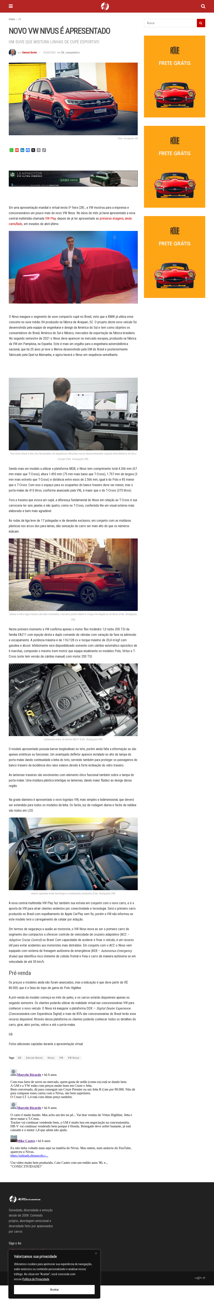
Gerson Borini (29, 52)
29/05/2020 (49, 52)
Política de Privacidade (35, 1279)
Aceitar (54, 1289)
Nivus (51, 1057)
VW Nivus (73, 1057)
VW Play (50, 218)
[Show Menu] (11, 6)
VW (61, 1057)
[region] (54, 1274)
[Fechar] (95, 1253)
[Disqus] (73, 1119)
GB (19, 19)
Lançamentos (72, 52)
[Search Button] (203, 6)
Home (12, 19)
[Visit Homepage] (105, 6)
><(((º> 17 (200, 1278)
